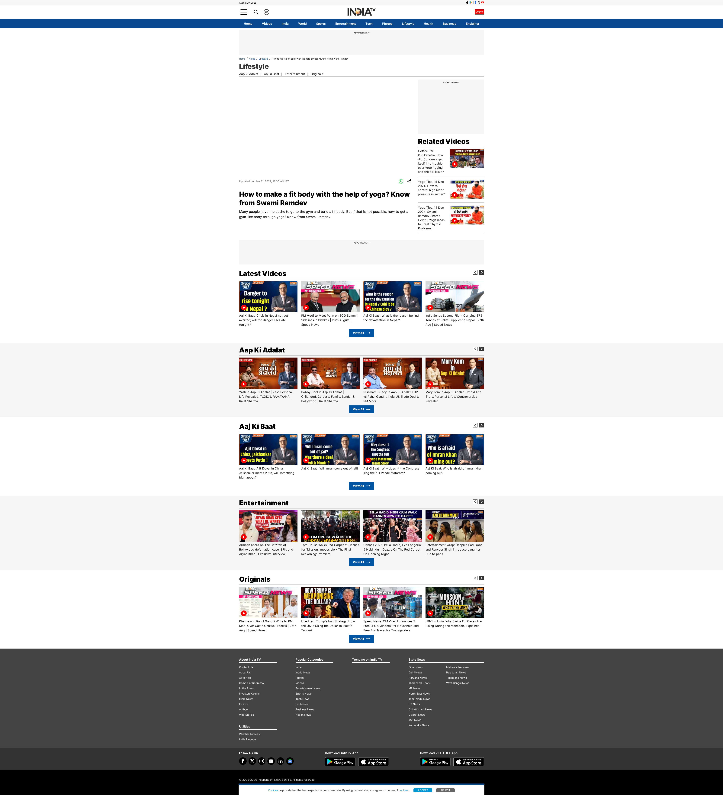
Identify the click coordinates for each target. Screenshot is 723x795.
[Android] (471, 2)
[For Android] (435, 761)
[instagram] (261, 761)
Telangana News (456, 677)
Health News (303, 714)
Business (449, 23)
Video (252, 58)
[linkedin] (280, 761)
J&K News (415, 719)
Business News (305, 709)
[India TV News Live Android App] (340, 761)
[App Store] (373, 761)
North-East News (419, 693)
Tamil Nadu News (419, 698)
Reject (445, 790)
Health (428, 23)
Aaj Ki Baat (257, 426)
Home (248, 23)
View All (358, 333)
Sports (321, 23)
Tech (369, 23)
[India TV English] (361, 12)
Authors (244, 709)
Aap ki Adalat (248, 74)
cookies (403, 790)
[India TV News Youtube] (482, 2)
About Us (244, 672)
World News (303, 672)
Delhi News (415, 672)
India (285, 23)
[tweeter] (252, 761)
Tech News (302, 698)
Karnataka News (419, 725)
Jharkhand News (419, 683)
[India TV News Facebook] (475, 2)
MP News (414, 688)
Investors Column (249, 693)
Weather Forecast (250, 734)
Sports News (303, 693)
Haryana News (418, 677)
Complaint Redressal (251, 683)
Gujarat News (417, 714)
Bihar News (416, 667)
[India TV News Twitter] (479, 2)
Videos (267, 23)
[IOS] (467, 2)
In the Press (246, 688)
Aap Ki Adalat (262, 350)
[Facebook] (243, 761)
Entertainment (345, 23)
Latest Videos (262, 273)
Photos (387, 23)
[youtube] (271, 761)
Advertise (245, 677)
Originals (317, 74)
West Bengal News (457, 683)
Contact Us (246, 667)
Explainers (302, 704)
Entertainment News (308, 688)
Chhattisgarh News (420, 709)
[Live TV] (479, 12)
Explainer (472, 23)
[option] (268, 304)
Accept (423, 790)
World (302, 23)
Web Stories (246, 714)
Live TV (243, 704)
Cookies (273, 790)
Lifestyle (408, 23)
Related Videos (444, 141)
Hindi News (246, 698)
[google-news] (290, 761)
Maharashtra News (457, 667)
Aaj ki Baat (271, 74)
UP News (414, 704)
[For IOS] (468, 761)
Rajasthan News (456, 672)
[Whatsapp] (401, 181)
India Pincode (247, 739)
